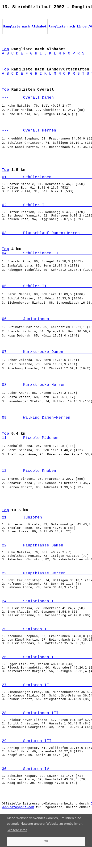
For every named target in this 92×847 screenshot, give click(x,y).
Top (5, 49)
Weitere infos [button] (17, 830)
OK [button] (46, 841)
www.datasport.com (18, 807)
